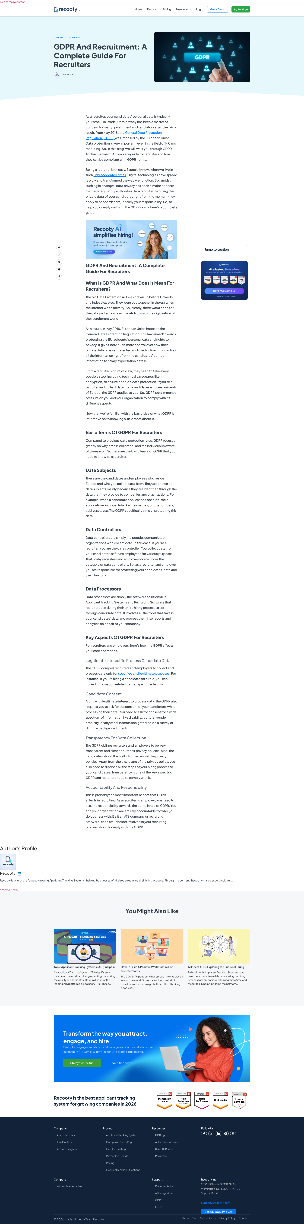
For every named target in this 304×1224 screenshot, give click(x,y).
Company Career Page (119, 1142)
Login (199, 9)
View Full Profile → (11, 889)
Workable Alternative (69, 1186)
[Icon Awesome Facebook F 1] (204, 1133)
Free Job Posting (116, 1149)
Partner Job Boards (117, 1156)
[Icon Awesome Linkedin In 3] (218, 1133)
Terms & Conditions (204, 1218)
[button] (183, 9)
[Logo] (211, 1133)
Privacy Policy (227, 1218)
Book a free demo (121, 1063)
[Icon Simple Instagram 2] (233, 1133)
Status (185, 1218)
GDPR (158, 1200)
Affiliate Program (67, 1149)
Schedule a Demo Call (219, 1211)
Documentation (164, 1186)
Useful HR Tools (164, 1149)
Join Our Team (65, 1142)
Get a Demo (217, 9)
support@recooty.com (215, 1202)
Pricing (166, 9)
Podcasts (161, 1156)
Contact (244, 1218)
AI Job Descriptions (166, 1142)
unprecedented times (110, 175)
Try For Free (241, 9)
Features (152, 9)
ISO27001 (161, 1207)
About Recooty (66, 1135)
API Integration (164, 1193)
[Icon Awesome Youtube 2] (226, 1133)
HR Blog (160, 1135)
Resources (182, 9)
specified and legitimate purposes (143, 673)
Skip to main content (12, 1)
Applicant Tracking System (122, 1135)
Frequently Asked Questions (123, 1169)
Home (138, 9)
